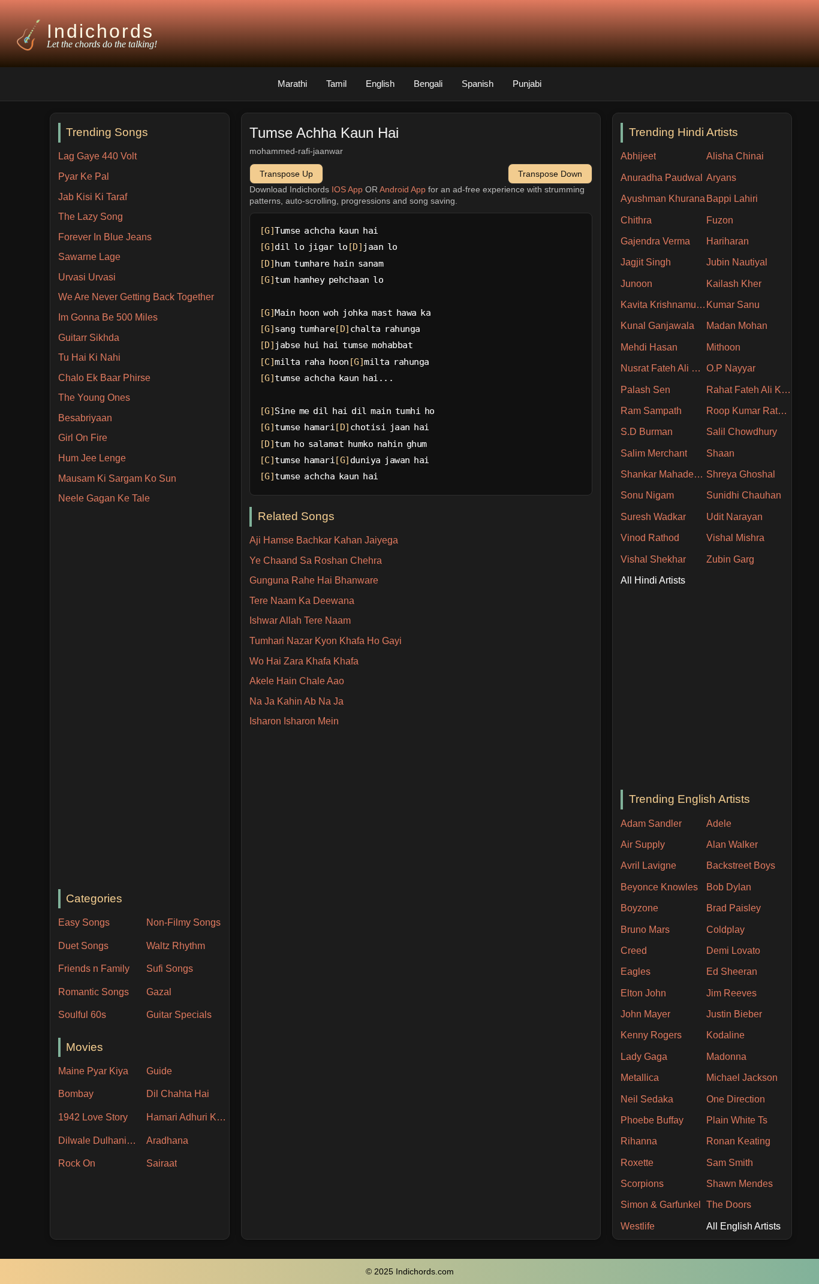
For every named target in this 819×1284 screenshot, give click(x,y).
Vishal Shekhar (653, 559)
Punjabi (527, 83)
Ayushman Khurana (663, 199)
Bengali (428, 83)
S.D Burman (647, 432)
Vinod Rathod (650, 538)
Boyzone (639, 908)
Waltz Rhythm (175, 946)
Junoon (636, 284)
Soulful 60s (82, 1015)
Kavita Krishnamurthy (663, 305)
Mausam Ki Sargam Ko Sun (117, 478)
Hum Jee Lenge (92, 458)
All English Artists (743, 1226)
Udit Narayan (734, 517)
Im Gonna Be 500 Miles (108, 317)
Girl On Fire (82, 438)
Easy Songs (84, 922)
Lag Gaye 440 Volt (97, 156)
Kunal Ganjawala (657, 326)
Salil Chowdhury (741, 432)
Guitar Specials (179, 1015)
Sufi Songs (169, 968)
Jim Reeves (731, 993)
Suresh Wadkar (653, 517)
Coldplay (725, 930)
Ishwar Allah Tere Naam (300, 620)
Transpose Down (550, 174)
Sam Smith (729, 1163)
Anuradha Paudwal (662, 178)
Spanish (477, 83)
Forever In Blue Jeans (105, 237)
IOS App (347, 189)
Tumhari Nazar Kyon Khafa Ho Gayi (325, 641)
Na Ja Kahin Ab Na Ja (296, 701)
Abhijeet (638, 156)
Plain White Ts (736, 1120)
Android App (403, 189)
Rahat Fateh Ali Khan (749, 390)
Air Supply (643, 844)
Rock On (76, 1163)
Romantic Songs (93, 992)
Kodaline (725, 1035)
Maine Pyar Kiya (93, 1071)
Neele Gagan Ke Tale (104, 498)
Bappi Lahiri (732, 199)
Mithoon (723, 347)
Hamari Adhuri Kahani (187, 1117)
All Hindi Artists (653, 580)
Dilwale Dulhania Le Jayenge (99, 1140)
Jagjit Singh (646, 262)
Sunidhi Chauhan (743, 495)
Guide (159, 1071)
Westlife (638, 1226)
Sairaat (161, 1163)
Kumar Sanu (733, 305)
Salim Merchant (654, 453)
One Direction (735, 1099)
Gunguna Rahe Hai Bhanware (313, 580)
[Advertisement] (143, 698)
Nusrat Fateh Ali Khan (663, 368)
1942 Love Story (93, 1117)
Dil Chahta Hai (177, 1094)
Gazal (158, 992)
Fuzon (719, 220)
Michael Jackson (742, 1077)
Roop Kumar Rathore (749, 411)
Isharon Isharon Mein (294, 721)
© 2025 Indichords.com (410, 1271)
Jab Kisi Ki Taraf (92, 197)
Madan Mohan (736, 326)
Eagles (636, 971)
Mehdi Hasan (649, 347)
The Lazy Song (90, 217)
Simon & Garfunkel (661, 1205)
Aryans (721, 178)
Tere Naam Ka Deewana (301, 601)
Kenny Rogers (651, 1035)
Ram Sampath (651, 411)
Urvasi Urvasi (87, 277)
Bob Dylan (728, 887)
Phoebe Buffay (652, 1120)
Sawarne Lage (89, 257)
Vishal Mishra (735, 538)
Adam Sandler (651, 823)
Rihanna (639, 1141)
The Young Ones (94, 397)
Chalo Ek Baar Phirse (104, 378)
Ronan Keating (738, 1141)
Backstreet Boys (740, 865)
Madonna (726, 1057)
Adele (718, 823)
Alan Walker (732, 844)
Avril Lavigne (648, 865)
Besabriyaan (85, 418)
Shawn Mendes (739, 1184)
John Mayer (645, 1014)
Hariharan (727, 241)
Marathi (292, 83)
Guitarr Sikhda (88, 338)
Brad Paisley (733, 908)
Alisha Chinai (735, 156)
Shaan (720, 453)
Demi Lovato (733, 950)
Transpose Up (286, 174)
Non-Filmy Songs (183, 922)
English (380, 83)
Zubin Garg (730, 559)
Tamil (336, 83)
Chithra (636, 220)
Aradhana (167, 1140)
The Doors (728, 1205)
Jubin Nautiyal (736, 262)
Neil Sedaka (647, 1099)
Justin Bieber (734, 1014)
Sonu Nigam (647, 495)
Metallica (640, 1077)
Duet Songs (83, 946)
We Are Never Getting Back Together (136, 297)
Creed (634, 950)
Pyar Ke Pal (83, 176)
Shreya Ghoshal (740, 474)
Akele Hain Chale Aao (296, 681)
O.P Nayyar (730, 368)
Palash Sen (645, 390)
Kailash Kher (733, 284)
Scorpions (642, 1184)
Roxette (637, 1163)
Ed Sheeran (731, 971)
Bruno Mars (645, 930)
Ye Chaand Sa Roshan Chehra (315, 560)
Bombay (76, 1094)
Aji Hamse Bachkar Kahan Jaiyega (323, 540)
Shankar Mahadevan (663, 474)
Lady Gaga (644, 1057)
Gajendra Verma (655, 241)
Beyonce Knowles (659, 887)
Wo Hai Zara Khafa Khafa (304, 661)
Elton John (643, 993)
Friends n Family (94, 968)
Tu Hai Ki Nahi (89, 357)
